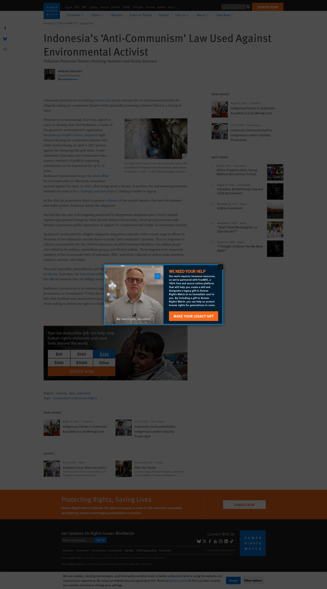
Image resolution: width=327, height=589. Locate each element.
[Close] (220, 266)
